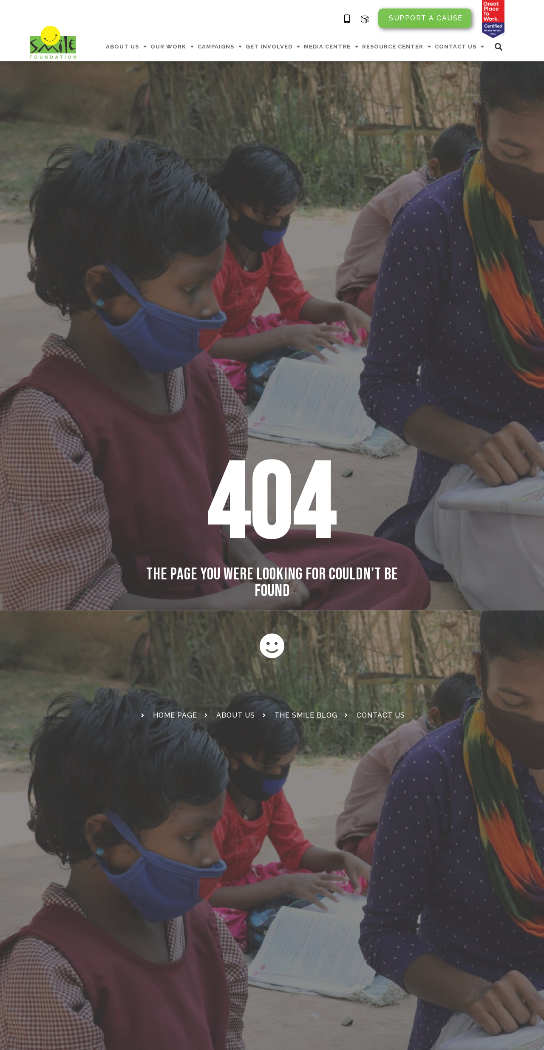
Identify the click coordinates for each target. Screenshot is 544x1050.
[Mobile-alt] (347, 19)
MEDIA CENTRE (327, 46)
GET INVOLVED (269, 46)
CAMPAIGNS (216, 46)
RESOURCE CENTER (392, 46)
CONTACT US (455, 46)
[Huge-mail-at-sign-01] (364, 19)
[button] (499, 47)
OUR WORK (168, 46)
